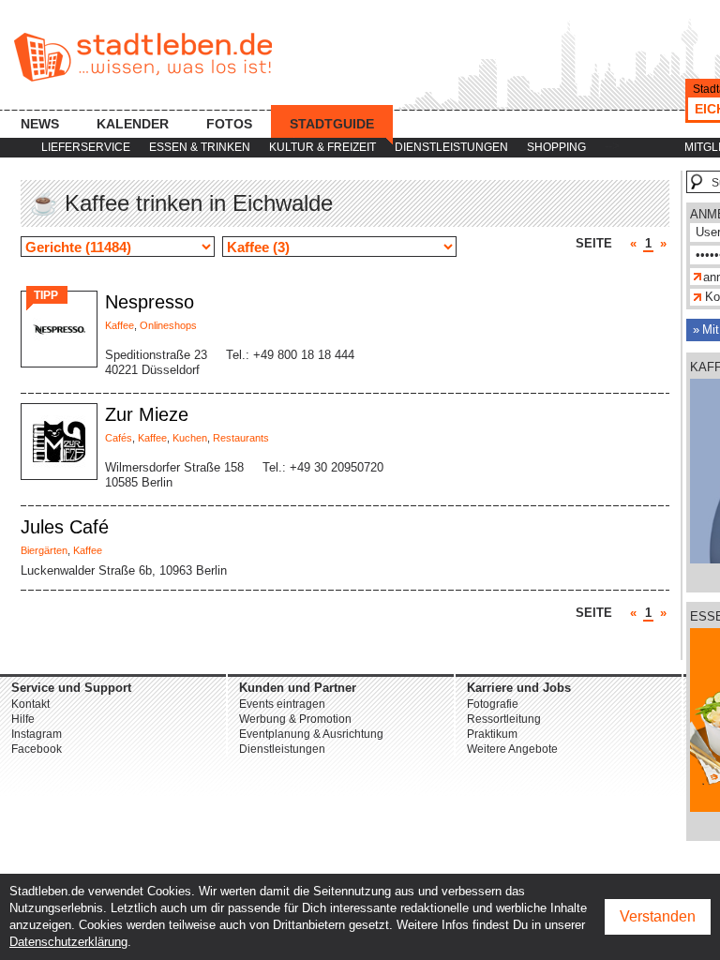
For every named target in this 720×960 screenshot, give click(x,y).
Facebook (36, 749)
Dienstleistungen (451, 147)
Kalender (133, 123)
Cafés (118, 437)
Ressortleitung (504, 719)
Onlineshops (168, 325)
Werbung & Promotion (295, 719)
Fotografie (492, 704)
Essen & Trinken (199, 147)
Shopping (556, 147)
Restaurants (241, 437)
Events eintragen (282, 704)
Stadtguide (332, 123)
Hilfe (23, 719)
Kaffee (119, 325)
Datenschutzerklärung (68, 942)
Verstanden (658, 916)
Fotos (229, 123)
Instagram (36, 734)
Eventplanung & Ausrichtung (311, 734)
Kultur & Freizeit (322, 147)
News (40, 123)
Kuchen (189, 437)
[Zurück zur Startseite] (143, 57)
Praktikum (492, 734)
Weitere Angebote (512, 749)
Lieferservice (85, 147)
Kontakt (30, 704)
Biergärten (44, 550)
